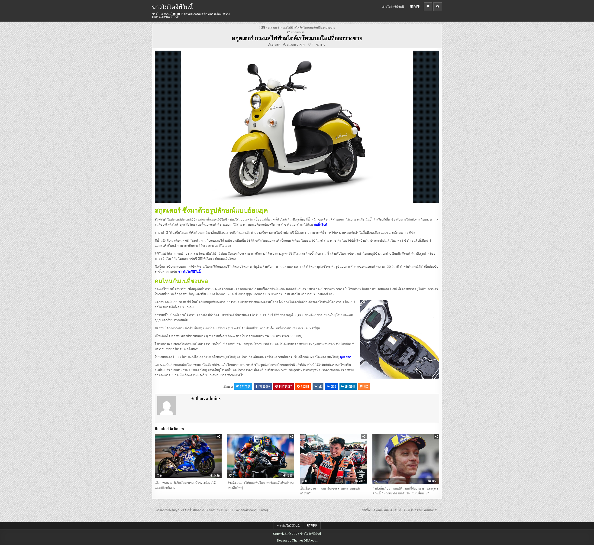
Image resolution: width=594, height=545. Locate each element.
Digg (333, 386)
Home (262, 27)
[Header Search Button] (437, 6)
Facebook (264, 386)
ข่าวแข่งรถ (297, 32)
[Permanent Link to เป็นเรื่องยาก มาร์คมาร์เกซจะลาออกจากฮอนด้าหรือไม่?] (333, 459)
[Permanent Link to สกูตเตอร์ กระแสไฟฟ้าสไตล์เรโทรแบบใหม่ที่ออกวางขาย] (297, 127)
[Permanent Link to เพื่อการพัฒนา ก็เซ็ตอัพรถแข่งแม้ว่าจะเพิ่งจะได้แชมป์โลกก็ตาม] (188, 456)
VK (320, 386)
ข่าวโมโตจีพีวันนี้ (172, 6)
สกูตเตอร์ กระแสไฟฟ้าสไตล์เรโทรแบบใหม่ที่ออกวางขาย (297, 38)
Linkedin (350, 386)
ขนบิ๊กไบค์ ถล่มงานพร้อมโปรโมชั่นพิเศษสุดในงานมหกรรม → (402, 510)
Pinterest (285, 386)
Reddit (305, 386)
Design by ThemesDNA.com (297, 540)
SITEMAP (415, 6)
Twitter (245, 386)
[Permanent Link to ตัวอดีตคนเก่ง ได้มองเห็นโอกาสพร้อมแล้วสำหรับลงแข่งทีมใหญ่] (260, 456)
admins (275, 44)
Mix (366, 386)
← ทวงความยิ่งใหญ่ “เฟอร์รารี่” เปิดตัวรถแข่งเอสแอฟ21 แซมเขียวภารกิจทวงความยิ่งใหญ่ (210, 510)
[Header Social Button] (428, 6)
